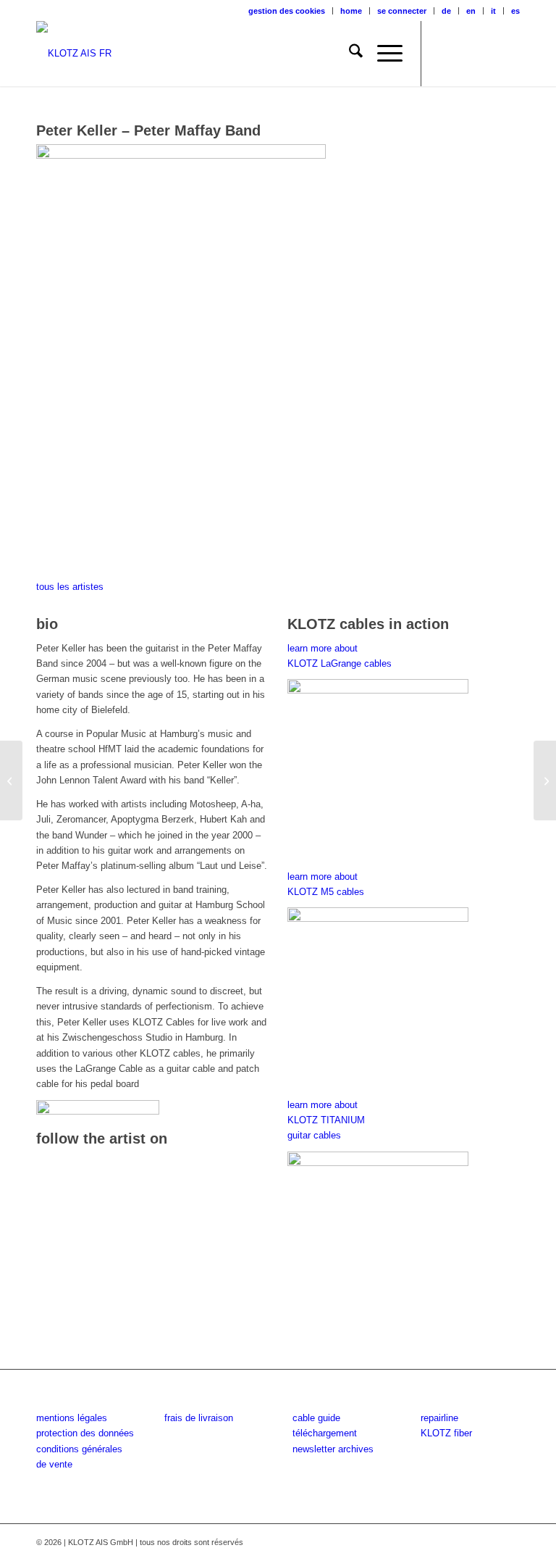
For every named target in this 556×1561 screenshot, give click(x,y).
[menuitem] (287, 10)
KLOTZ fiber (446, 1433)
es (515, 11)
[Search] (348, 53)
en (471, 11)
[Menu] (383, 53)
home (351, 11)
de (446, 11)
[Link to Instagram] (465, 53)
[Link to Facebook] (444, 53)
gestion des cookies (286, 11)
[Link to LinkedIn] (509, 53)
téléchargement (324, 1433)
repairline (439, 1417)
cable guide (316, 1417)
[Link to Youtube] (487, 53)
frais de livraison (198, 1417)
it (493, 11)
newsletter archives (333, 1449)
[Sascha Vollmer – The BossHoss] (11, 780)
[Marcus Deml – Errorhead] (545, 780)
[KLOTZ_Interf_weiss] (73, 53)
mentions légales (71, 1417)
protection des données (85, 1433)
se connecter (401, 11)
